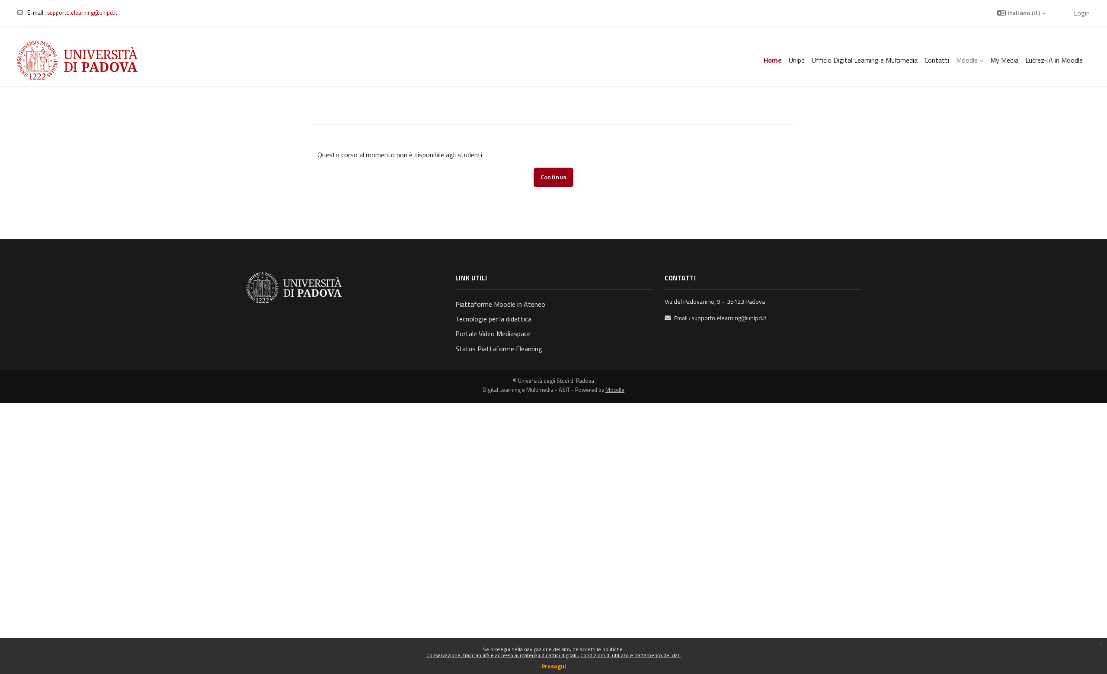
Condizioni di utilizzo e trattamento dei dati (630, 655)
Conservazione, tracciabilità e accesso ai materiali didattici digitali (502, 655)
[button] (1021, 13)
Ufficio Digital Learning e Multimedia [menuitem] (865, 60)
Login (1082, 13)
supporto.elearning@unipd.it (82, 12)
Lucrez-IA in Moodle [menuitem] (1054, 60)
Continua (553, 177)
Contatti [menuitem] (937, 60)
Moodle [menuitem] (967, 60)
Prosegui (553, 666)
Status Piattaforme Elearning (498, 348)
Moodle (614, 389)
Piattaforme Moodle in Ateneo (500, 304)
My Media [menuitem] (1004, 60)
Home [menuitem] (773, 60)
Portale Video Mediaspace (493, 333)
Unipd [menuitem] (797, 60)
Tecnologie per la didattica (493, 319)
